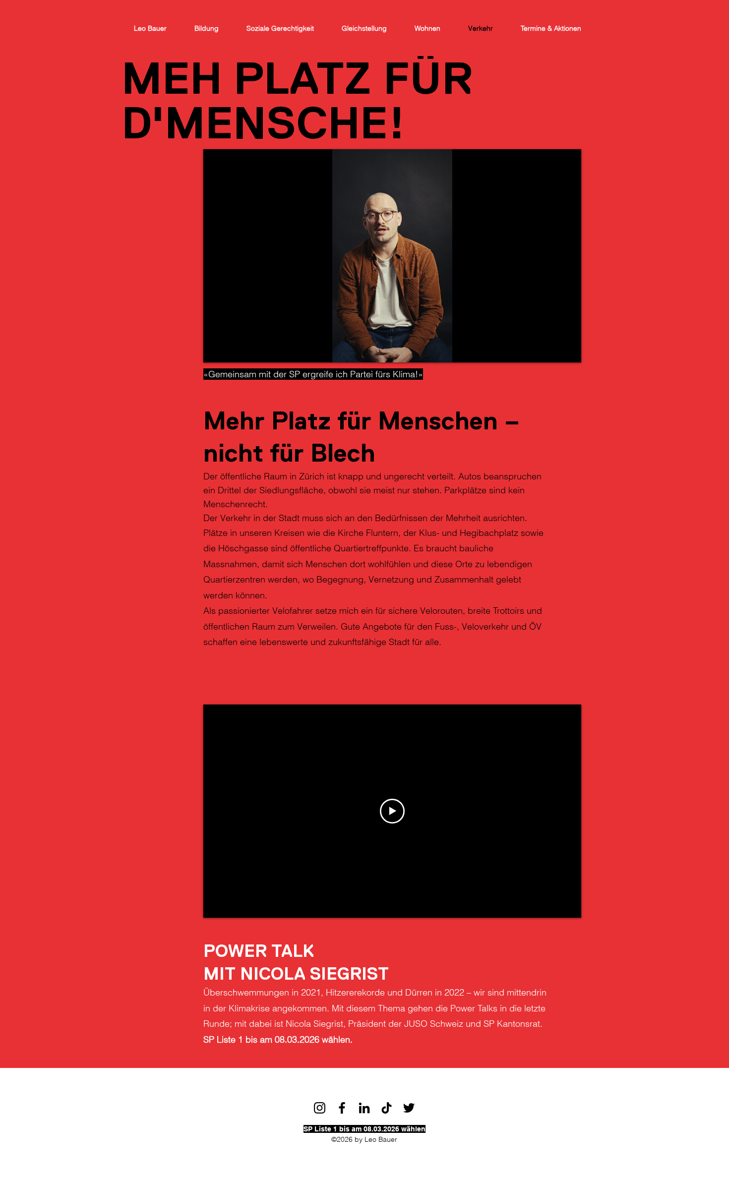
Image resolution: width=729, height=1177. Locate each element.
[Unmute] (233, 349)
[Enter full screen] (567, 349)
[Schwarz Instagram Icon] (319, 1108)
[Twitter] (409, 1108)
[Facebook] (342, 1108)
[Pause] (216, 349)
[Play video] (392, 811)
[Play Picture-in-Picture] (551, 349)
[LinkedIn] (364, 1108)
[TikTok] (386, 1108)
